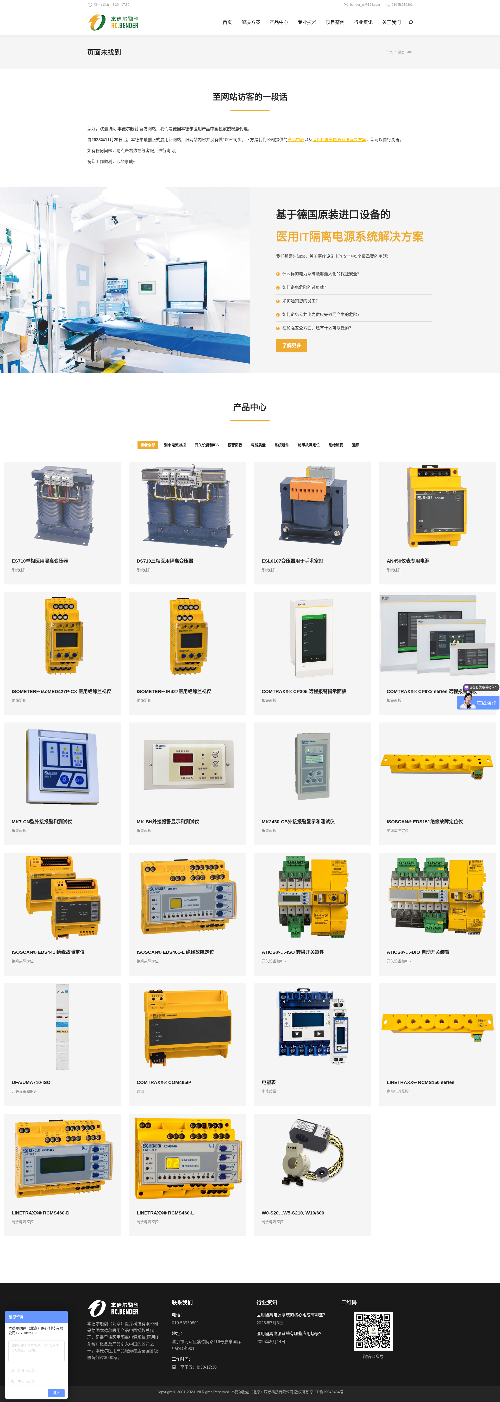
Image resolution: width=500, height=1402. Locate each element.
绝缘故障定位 (309, 445)
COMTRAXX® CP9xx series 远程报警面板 (432, 691)
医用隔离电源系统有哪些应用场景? (289, 1333)
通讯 (355, 445)
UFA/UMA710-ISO (31, 1082)
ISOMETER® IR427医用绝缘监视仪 (174, 691)
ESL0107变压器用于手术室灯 (292, 561)
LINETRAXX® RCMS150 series (420, 1082)
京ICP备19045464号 (326, 1392)
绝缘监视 (336, 445)
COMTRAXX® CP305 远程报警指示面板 (304, 691)
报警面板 (235, 445)
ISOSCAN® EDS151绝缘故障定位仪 (425, 821)
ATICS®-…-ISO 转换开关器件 (293, 952)
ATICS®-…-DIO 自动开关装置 (418, 952)
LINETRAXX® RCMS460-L (165, 1212)
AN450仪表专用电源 (408, 561)
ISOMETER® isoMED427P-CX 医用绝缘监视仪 (61, 691)
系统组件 (281, 445)
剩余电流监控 (175, 445)
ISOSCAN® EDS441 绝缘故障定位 (48, 952)
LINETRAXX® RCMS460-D (41, 1212)
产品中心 (296, 140)
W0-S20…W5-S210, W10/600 (293, 1212)
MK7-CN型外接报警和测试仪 (42, 821)
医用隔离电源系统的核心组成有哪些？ (292, 1315)
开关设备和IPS (207, 445)
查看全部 (148, 445)
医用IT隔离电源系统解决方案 (339, 140)
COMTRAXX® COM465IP (164, 1082)
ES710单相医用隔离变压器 (40, 561)
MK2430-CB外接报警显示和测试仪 (298, 821)
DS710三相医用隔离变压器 (165, 561)
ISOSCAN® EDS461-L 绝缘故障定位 (175, 952)
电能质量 (258, 445)
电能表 (269, 1082)
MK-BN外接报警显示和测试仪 (168, 821)
